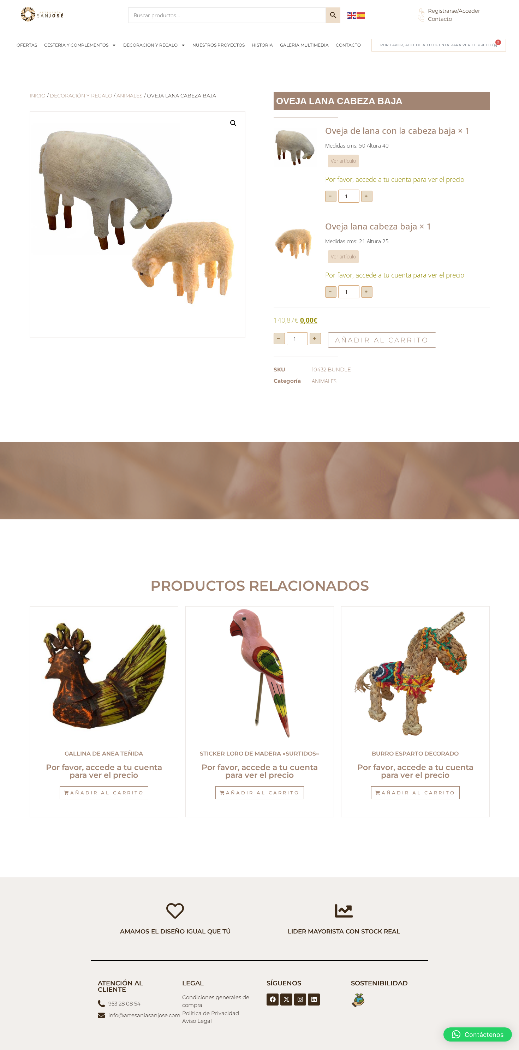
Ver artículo (343, 161)
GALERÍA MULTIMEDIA (304, 45)
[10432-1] (295, 147)
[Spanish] (361, 14)
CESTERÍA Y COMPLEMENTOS (76, 45)
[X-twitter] (286, 1000)
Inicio (38, 96)
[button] (233, 123)
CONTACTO (348, 45)
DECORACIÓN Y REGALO (150, 45)
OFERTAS (27, 45)
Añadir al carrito (382, 340)
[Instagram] (300, 1000)
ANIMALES (130, 96)
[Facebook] (273, 1000)
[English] (352, 14)
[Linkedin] (314, 1000)
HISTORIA (262, 45)
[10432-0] (295, 242)
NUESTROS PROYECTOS (218, 45)
